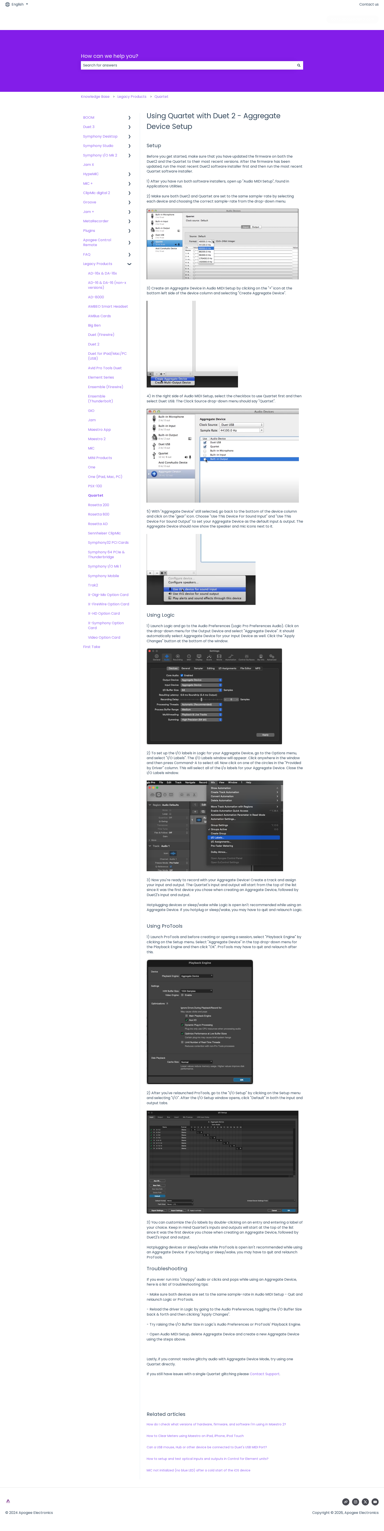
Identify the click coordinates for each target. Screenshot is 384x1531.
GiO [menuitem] (91, 410)
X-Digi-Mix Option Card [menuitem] (108, 594)
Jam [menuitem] (92, 420)
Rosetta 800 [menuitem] (98, 514)
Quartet (161, 96)
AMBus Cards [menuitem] (99, 316)
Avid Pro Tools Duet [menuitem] (105, 368)
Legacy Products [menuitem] (97, 263)
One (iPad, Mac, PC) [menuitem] (105, 476)
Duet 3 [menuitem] (88, 126)
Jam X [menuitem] (88, 164)
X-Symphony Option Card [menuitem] (106, 625)
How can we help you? (109, 56)
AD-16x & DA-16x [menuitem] (102, 273)
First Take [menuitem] (91, 646)
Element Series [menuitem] (101, 377)
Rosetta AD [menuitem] (98, 523)
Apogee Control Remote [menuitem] (97, 242)
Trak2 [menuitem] (93, 585)
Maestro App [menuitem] (99, 429)
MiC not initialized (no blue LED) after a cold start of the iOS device (198, 1470)
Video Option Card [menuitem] (104, 637)
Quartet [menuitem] (95, 495)
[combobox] (188, 65)
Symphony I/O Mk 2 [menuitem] (100, 155)
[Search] (299, 65)
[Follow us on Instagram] (355, 1501)
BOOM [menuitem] (88, 117)
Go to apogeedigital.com (352, 19)
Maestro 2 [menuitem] (97, 438)
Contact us (369, 4)
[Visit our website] (345, 1501)
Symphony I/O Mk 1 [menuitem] (104, 566)
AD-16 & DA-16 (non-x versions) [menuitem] (107, 285)
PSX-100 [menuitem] (95, 486)
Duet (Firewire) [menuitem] (101, 334)
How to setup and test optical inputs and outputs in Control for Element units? (207, 1459)
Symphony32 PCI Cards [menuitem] (108, 542)
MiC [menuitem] (91, 448)
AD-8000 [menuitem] (96, 297)
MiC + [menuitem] (88, 183)
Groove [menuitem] (89, 202)
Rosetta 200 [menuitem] (98, 505)
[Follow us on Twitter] (365, 1501)
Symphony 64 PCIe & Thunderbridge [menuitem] (106, 555)
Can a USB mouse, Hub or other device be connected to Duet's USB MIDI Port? (207, 1447)
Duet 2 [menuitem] (93, 344)
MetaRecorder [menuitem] (96, 221)
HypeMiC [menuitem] (91, 174)
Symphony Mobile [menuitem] (103, 575)
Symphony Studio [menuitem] (98, 145)
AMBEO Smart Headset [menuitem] (108, 306)
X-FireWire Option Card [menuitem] (108, 604)
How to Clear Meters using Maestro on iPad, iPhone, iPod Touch (195, 1436)
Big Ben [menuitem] (94, 325)
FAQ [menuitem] (86, 254)
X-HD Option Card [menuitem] (104, 613)
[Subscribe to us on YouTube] (375, 1501)
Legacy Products (131, 96)
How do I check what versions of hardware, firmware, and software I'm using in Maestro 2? (216, 1424)
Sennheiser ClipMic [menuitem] (104, 533)
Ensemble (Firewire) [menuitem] (105, 386)
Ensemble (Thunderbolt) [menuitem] (100, 399)
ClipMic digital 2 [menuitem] (96, 192)
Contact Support (265, 1373)
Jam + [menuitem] (88, 211)
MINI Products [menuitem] (100, 457)
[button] (129, 117)
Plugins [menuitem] (89, 230)
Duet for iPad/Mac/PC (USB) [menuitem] (107, 356)
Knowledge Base (95, 96)
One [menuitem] (91, 467)
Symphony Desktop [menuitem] (100, 136)
